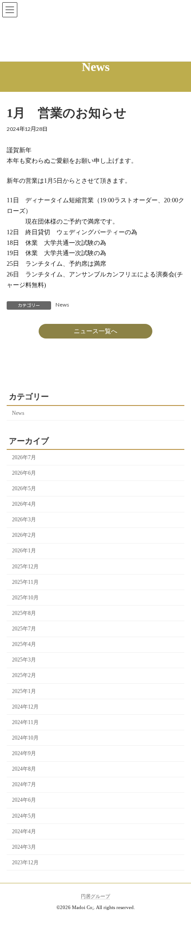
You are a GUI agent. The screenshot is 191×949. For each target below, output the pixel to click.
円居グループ (95, 896)
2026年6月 (24, 473)
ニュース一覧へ (95, 331)
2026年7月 (24, 457)
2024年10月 (25, 738)
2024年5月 (24, 816)
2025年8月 (24, 613)
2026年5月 (24, 488)
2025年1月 (24, 691)
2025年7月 (24, 629)
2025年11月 (25, 582)
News (62, 304)
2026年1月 (24, 550)
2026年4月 (24, 504)
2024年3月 (24, 847)
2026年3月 (24, 519)
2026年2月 (24, 535)
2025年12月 (25, 566)
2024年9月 (24, 753)
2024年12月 (25, 707)
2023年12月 (25, 862)
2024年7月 (24, 784)
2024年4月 (24, 831)
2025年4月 (24, 644)
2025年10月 (25, 598)
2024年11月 (25, 722)
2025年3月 (24, 660)
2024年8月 (24, 769)
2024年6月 (24, 800)
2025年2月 (24, 675)
